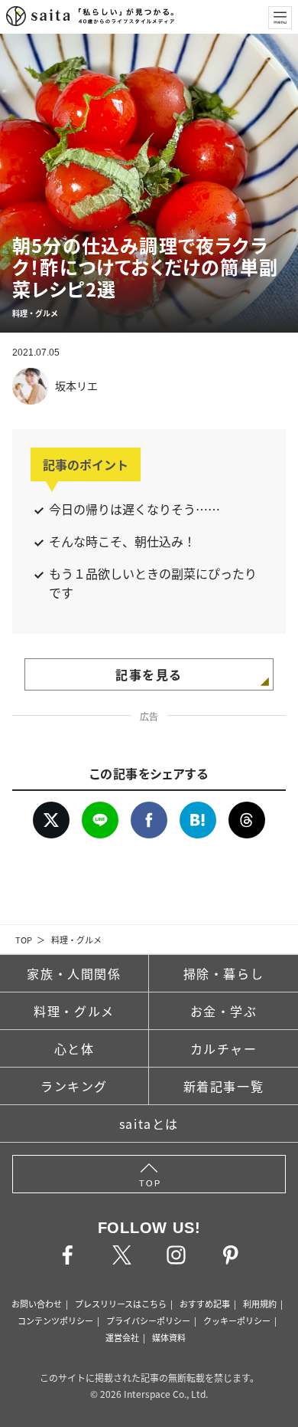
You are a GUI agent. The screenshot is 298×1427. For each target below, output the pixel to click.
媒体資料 (169, 1337)
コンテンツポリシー (55, 1320)
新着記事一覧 (223, 1086)
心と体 (74, 1048)
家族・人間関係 (74, 973)
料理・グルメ (76, 939)
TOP (23, 939)
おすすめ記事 (205, 1303)
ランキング (74, 1086)
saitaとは (149, 1123)
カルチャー (224, 1048)
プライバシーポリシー (148, 1320)
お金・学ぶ (224, 1011)
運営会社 (122, 1337)
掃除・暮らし (223, 973)
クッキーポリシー (236, 1320)
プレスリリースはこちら (121, 1303)
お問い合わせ (36, 1303)
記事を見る (149, 674)
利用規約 (260, 1303)
